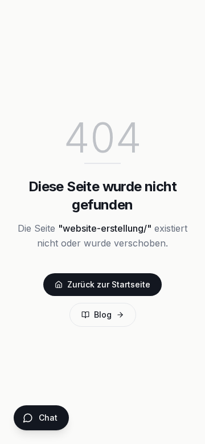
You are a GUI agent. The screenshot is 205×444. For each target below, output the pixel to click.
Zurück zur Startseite (108, 284)
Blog (103, 314)
